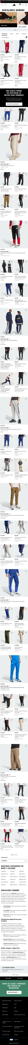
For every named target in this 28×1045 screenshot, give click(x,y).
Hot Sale (16, 1011)
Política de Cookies (6, 1031)
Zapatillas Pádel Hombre (23, 879)
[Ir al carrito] (25, 5)
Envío (15, 1004)
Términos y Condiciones (7, 1026)
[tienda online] (14, 5)
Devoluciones (5, 1007)
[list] (14, 33)
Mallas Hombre (13, 884)
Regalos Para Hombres (4, 874)
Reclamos (16, 1034)
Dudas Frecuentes (18, 1000)
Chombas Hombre (12, 871)
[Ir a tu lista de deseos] (5, 5)
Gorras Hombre (13, 876)
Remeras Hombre (3, 879)
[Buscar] (22, 5)
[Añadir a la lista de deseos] (12, 42)
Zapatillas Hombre (3, 871)
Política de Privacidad (18, 1031)
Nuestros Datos (17, 1021)
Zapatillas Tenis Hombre (23, 885)
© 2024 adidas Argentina (14, 1043)
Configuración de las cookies (6, 1022)
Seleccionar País (5, 1034)
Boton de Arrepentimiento (19, 1014)
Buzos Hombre (4, 882)
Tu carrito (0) (20, 978)
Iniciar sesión (8, 978)
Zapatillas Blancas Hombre (12, 874)
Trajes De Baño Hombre (22, 882)
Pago (15, 1007)
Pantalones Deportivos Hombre (12, 879)
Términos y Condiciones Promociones (19, 1027)
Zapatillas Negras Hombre (23, 871)
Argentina (16, 1039)
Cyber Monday (5, 1014)
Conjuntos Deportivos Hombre (3, 876)
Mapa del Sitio (5, 1004)
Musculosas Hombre (22, 874)
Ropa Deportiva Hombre (22, 876)
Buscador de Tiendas (6, 1000)
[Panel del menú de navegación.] (2, 5)
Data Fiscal (4, 1011)
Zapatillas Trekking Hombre (12, 882)
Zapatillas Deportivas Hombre (3, 885)
